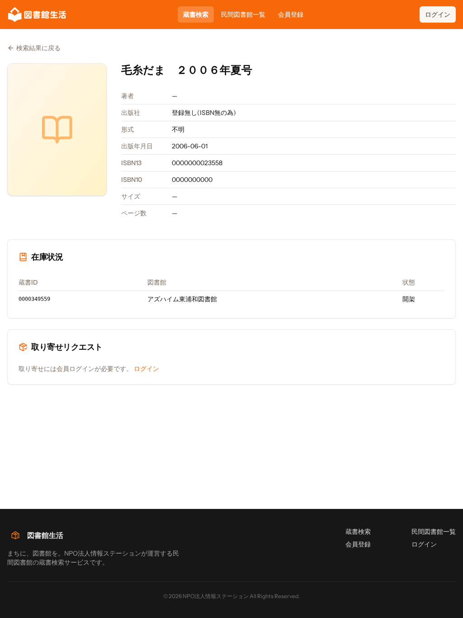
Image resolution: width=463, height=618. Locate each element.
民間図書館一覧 (243, 14)
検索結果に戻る (38, 48)
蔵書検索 (195, 14)
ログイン (437, 14)
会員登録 (290, 14)
